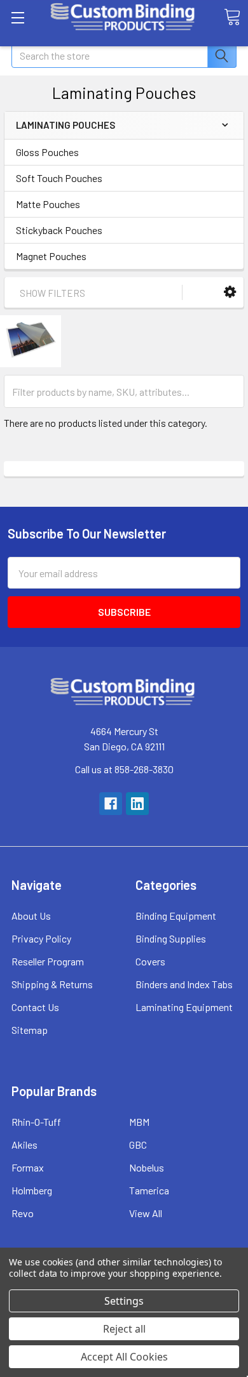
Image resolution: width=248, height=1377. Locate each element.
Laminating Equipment (184, 1007)
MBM (139, 1122)
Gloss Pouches (47, 152)
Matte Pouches (48, 204)
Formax (27, 1167)
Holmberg (31, 1190)
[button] (230, 292)
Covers (150, 961)
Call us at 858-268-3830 (124, 769)
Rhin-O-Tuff (36, 1122)
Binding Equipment (175, 916)
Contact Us (35, 1007)
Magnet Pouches (51, 256)
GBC (138, 1145)
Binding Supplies (170, 938)
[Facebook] (110, 803)
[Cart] (232, 17)
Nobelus (146, 1167)
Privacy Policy (41, 938)
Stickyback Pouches (59, 230)
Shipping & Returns (52, 984)
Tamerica (149, 1190)
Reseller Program (47, 961)
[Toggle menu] (17, 17)
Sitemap (29, 1030)
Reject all (124, 1329)
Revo (22, 1213)
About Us (31, 916)
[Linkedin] (137, 803)
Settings (124, 1301)
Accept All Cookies (124, 1357)
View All (145, 1213)
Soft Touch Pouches (59, 178)
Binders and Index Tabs (184, 984)
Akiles (24, 1145)
